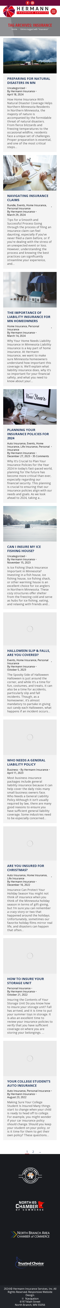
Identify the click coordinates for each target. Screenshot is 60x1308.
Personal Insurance (19, 208)
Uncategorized (16, 88)
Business (12, 769)
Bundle (11, 205)
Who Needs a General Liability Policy (26, 762)
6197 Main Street (30, 1301)
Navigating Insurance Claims (27, 198)
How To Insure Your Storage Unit (25, 981)
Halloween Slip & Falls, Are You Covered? (28, 653)
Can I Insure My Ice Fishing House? (24, 549)
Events (21, 205)
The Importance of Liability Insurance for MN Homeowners (28, 316)
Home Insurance (36, 205)
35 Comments (40, 456)
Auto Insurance (16, 443)
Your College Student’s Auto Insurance (28, 1083)
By (21, 91)
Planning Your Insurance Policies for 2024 (28, 434)
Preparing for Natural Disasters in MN (28, 80)
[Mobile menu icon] (53, 11)
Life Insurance (29, 446)
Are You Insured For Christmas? (25, 868)
